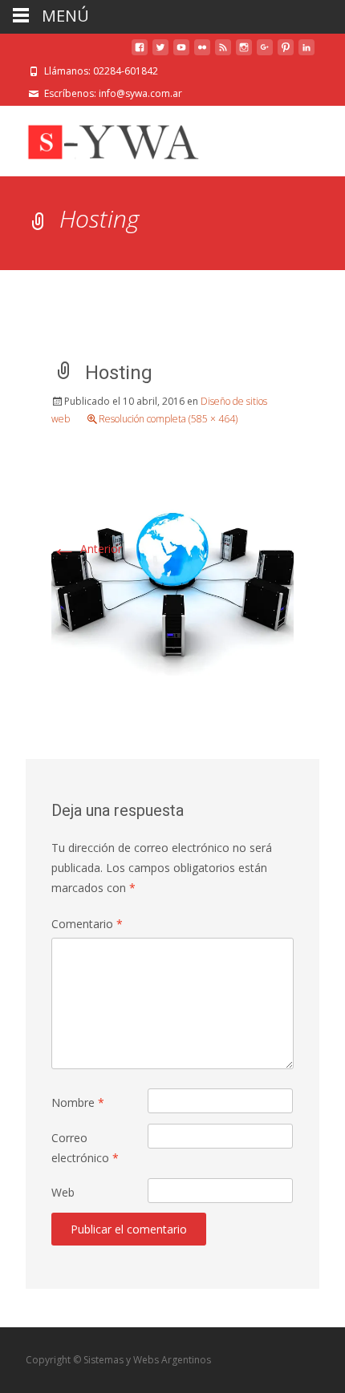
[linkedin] (306, 53)
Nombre (77, 1102)
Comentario (87, 923)
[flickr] (202, 53)
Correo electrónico (85, 1147)
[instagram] (244, 53)
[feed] (223, 53)
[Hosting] (172, 578)
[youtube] (181, 53)
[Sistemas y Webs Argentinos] (112, 138)
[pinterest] (286, 53)
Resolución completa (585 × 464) (168, 419)
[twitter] (160, 53)
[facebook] (140, 53)
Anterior (86, 548)
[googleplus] (265, 53)
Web (63, 1192)
